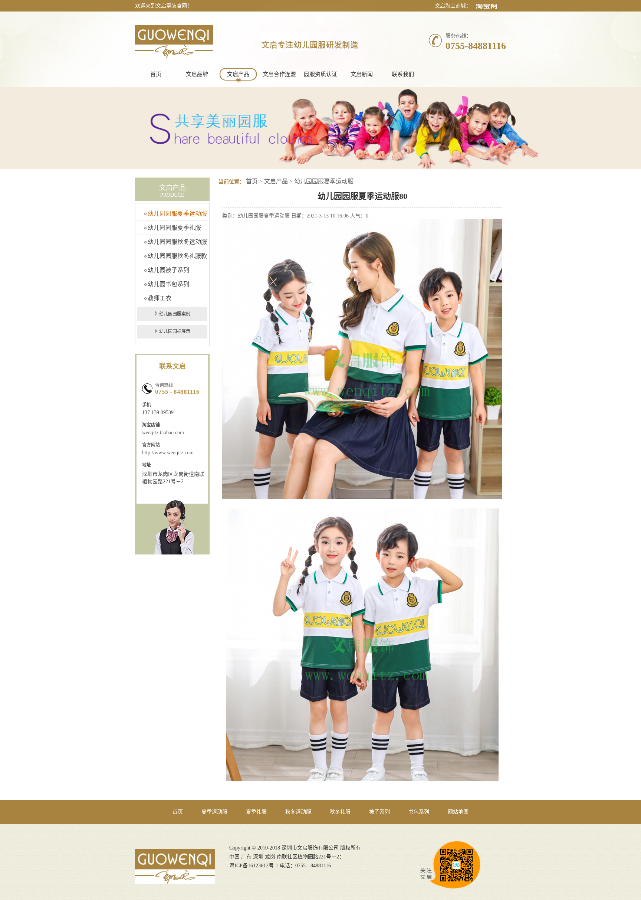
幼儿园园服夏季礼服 (174, 228)
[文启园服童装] (175, 881)
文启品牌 (197, 74)
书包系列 (418, 812)
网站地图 (458, 812)
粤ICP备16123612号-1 (253, 865)
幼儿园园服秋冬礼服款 (177, 256)
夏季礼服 (256, 812)
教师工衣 (159, 298)
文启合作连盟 (279, 74)
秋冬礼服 (340, 812)
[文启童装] (174, 56)
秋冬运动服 (298, 812)
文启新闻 (362, 74)
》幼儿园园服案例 (172, 314)
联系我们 (403, 74)
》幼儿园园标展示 (172, 331)
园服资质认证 (320, 74)
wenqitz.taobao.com (163, 432)
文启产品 (238, 74)
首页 (155, 74)
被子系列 (379, 812)
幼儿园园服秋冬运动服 (177, 242)
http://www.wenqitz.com (168, 452)
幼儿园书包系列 (168, 284)
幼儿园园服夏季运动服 (177, 213)
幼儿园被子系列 (168, 270)
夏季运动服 (214, 812)
